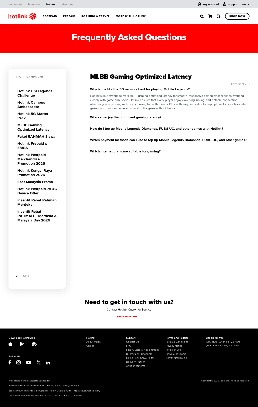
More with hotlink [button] (131, 16)
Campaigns (35, 76)
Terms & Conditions (177, 341)
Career (90, 345)
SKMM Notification (176, 358)
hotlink (51, 4)
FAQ (19, 76)
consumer (15, 4)
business (34, 4)
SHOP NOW (237, 16)
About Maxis (93, 341)
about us (67, 4)
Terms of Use (173, 349)
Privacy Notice (174, 345)
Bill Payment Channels (139, 354)
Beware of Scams (176, 354)
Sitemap (78, 395)
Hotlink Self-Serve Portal (140, 358)
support (233, 4)
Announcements (135, 365)
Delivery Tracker (135, 362)
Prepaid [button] (69, 16)
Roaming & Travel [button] (95, 16)
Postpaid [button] (50, 16)
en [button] (244, 4)
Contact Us (132, 341)
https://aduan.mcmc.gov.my (87, 390)
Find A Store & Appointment (142, 349)
